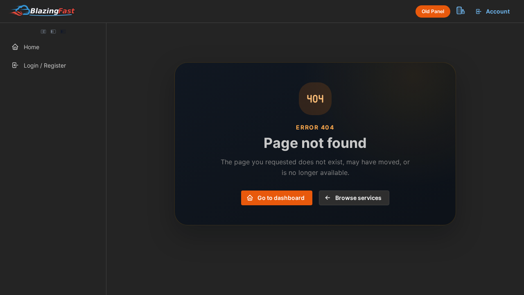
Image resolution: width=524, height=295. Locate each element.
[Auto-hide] (43, 32)
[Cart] (460, 10)
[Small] (53, 32)
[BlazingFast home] (42, 11)
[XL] (63, 32)
